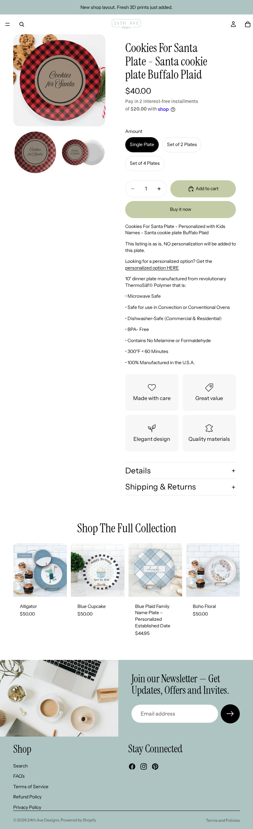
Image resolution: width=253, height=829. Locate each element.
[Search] (21, 24)
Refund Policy (27, 797)
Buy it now (180, 209)
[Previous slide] (20, 570)
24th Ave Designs (43, 819)
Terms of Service (30, 786)
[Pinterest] (155, 766)
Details (138, 470)
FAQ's (19, 776)
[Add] (57, 586)
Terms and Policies (223, 820)
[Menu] (7, 24)
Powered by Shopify (78, 819)
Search (20, 765)
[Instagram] (144, 766)
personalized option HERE (152, 268)
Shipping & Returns (160, 486)
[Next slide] (59, 570)
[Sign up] (230, 713)
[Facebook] (132, 766)
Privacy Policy (27, 807)
